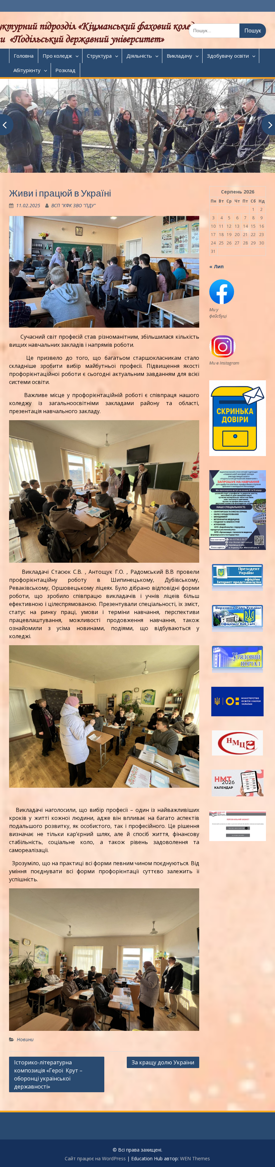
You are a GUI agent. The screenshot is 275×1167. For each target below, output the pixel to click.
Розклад (65, 70)
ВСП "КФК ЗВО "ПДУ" (73, 205)
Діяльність (139, 55)
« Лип (216, 266)
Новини (25, 1039)
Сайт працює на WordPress (95, 1158)
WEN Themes (195, 1158)
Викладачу (179, 55)
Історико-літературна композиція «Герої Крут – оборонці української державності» (48, 1074)
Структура (99, 55)
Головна (24, 55)
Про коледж (57, 55)
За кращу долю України (163, 1062)
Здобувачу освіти (228, 55)
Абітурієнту (27, 70)
